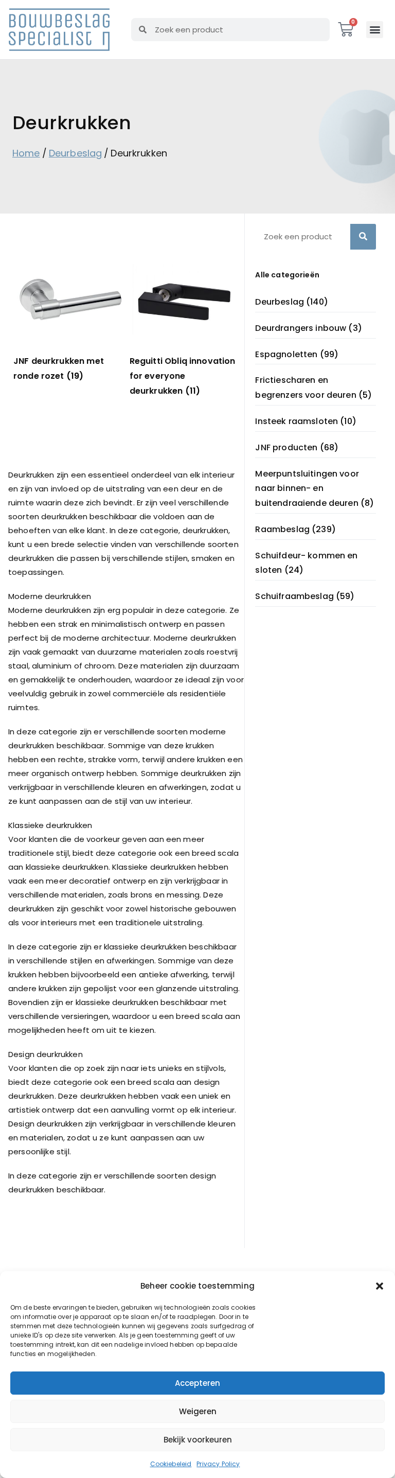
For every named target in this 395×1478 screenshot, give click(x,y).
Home (26, 153)
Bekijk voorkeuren (198, 1439)
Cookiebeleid (171, 1463)
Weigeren (198, 1411)
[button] (379, 1286)
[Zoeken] (363, 237)
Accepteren (197, 1383)
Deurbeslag (75, 153)
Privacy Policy (218, 1463)
